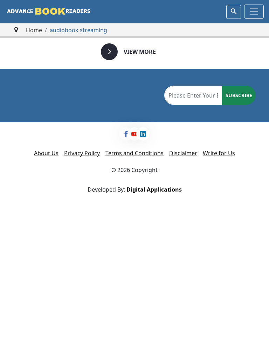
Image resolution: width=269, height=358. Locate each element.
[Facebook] (126, 134)
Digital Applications (154, 189)
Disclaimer (183, 153)
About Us (46, 153)
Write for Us (219, 153)
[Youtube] (134, 134)
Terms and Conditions (134, 153)
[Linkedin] (143, 134)
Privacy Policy (82, 153)
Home (34, 30)
